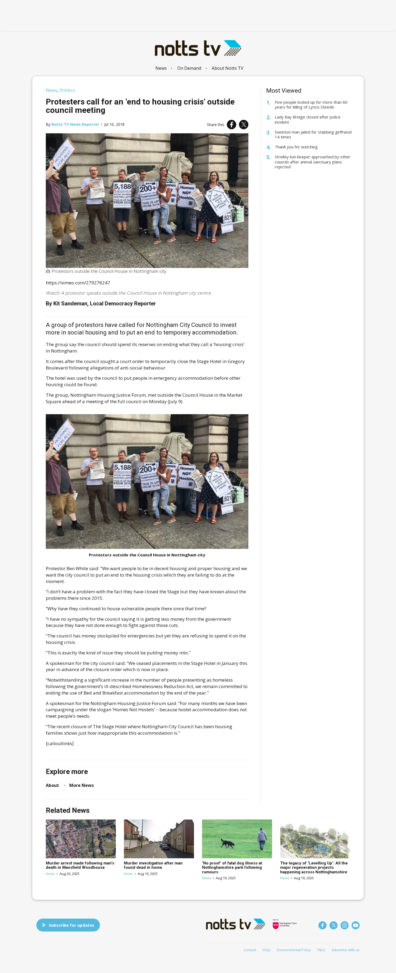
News (161, 68)
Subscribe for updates (71, 925)
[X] (243, 124)
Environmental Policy (294, 949)
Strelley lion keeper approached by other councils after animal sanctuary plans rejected (312, 161)
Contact (250, 949)
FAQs (266, 949)
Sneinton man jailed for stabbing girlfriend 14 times (313, 135)
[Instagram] (345, 925)
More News (81, 785)
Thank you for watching (296, 146)
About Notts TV (228, 68)
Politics (67, 90)
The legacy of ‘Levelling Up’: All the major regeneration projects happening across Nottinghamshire (314, 867)
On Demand (189, 68)
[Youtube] (356, 925)
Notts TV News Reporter (75, 124)
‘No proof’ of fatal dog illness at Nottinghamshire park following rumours (232, 867)
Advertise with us (346, 949)
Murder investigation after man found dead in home (153, 865)
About (52, 785)
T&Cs (321, 949)
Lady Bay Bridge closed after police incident (308, 119)
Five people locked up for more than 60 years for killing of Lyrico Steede (311, 105)
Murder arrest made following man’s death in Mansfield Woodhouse (80, 865)
